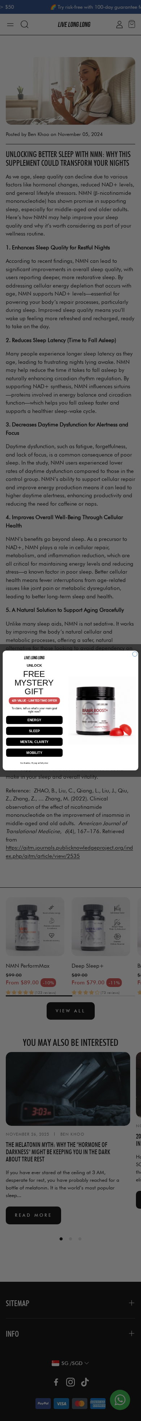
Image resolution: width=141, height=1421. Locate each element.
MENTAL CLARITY (34, 741)
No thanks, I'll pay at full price (34, 763)
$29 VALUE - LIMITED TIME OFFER (34, 700)
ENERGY (34, 720)
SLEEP (34, 730)
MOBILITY (34, 752)
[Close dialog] (134, 654)
